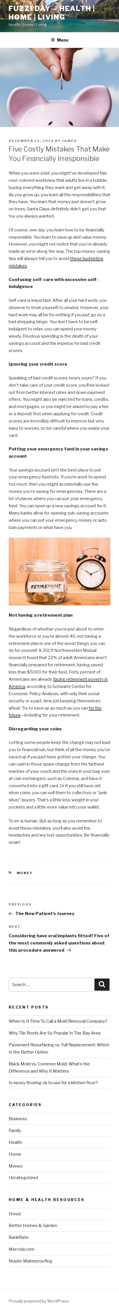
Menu (62, 40)
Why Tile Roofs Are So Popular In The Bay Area (55, 1033)
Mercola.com (21, 1249)
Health (15, 1142)
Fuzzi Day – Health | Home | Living (52, 12)
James (69, 141)
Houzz (15, 1213)
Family (15, 1130)
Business (18, 1118)
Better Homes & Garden (33, 1225)
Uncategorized (23, 1177)
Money (25, 873)
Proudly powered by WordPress (39, 1301)
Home (15, 1154)
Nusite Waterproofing (30, 1261)
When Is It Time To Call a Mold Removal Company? (58, 1021)
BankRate (19, 1237)
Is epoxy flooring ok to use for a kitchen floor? (53, 1082)
